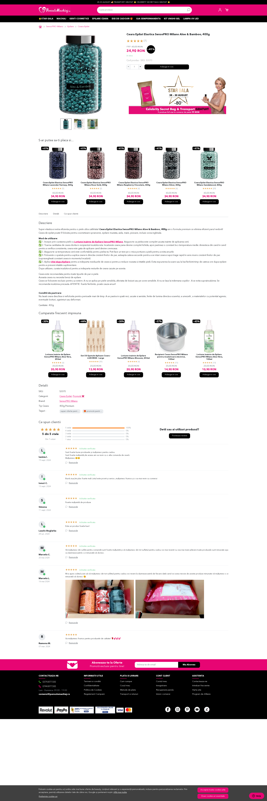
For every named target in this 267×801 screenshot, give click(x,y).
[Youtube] (197, 709)
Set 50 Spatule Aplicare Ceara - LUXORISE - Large (96, 357)
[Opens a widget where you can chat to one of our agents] (256, 796)
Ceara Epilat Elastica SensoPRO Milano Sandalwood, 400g (209, 184)
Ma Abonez (189, 665)
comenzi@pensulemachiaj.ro (54, 694)
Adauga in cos (166, 67)
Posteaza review (179, 436)
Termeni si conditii (92, 682)
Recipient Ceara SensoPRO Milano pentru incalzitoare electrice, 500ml (171, 357)
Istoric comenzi (163, 694)
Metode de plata (128, 690)
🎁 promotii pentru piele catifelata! (100, 411)
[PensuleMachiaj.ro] (55, 10)
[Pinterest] (187, 709)
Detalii (56, 214)
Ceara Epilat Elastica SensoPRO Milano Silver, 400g (171, 184)
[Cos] (226, 10)
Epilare (70, 27)
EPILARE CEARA (100, 19)
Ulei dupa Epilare (60, 262)
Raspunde (73, 463)
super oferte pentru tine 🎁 (73, 411)
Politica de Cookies (93, 690)
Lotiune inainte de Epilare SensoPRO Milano (98, 242)
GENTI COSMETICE (79, 19)
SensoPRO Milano (54, 27)
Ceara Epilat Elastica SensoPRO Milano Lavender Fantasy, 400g (58, 184)
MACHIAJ (61, 19)
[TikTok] (207, 709)
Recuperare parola (165, 690)
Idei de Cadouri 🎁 (122, 19)
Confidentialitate (91, 686)
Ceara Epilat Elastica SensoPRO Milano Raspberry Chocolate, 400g (133, 184)
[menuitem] (65, 124)
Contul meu (161, 682)
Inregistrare (161, 686)
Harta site (196, 690)
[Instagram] (177, 709)
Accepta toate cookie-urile (212, 790)
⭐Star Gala (46, 19)
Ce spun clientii (71, 214)
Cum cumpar (126, 682)
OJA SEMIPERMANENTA (148, 19)
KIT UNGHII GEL (172, 19)
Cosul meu (125, 686)
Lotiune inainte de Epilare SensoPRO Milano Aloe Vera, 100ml (209, 357)
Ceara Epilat (83, 27)
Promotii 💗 (78, 396)
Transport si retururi (129, 694)
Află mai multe (120, 792)
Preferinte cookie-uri (48, 797)
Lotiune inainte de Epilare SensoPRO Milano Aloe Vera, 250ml (57, 357)
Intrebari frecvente (201, 686)
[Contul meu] (220, 10)
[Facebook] (168, 709)
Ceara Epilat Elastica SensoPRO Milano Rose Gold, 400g (96, 184)
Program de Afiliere (201, 694)
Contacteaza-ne (199, 682)
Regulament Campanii (94, 694)
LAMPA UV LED (191, 19)
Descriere (43, 214)
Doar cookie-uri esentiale (213, 796)
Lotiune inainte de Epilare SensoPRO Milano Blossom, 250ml (133, 357)
